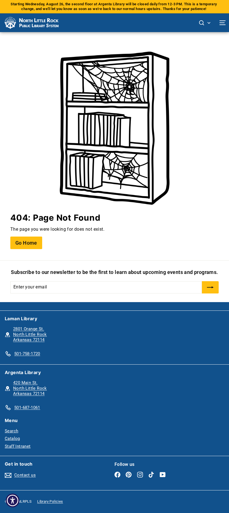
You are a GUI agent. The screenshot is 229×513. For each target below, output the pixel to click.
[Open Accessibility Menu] (13, 500)
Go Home (26, 243)
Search (11, 430)
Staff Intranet (18, 446)
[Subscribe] (210, 287)
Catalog (12, 438)
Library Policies (50, 501)
